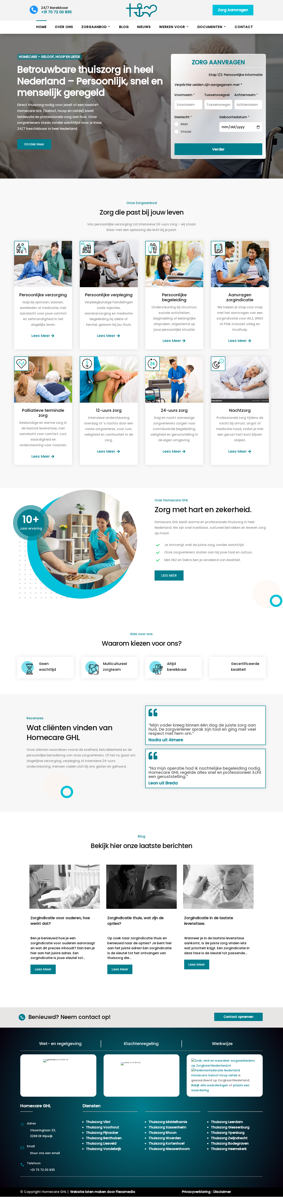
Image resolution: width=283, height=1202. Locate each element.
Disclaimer (222, 1191)
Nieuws (144, 26)
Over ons (64, 26)
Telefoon (34, 1163)
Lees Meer (40, 335)
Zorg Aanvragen (233, 9)
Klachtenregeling (141, 1043)
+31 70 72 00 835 (56, 12)
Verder (218, 149)
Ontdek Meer (34, 144)
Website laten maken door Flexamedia (102, 1191)
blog (124, 26)
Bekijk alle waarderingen (209, 1085)
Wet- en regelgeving (60, 1043)
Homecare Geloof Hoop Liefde (214, 1075)
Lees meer (43, 969)
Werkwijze (222, 1043)
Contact (244, 26)
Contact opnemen (238, 1017)
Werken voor (172, 26)
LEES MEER (169, 575)
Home (41, 26)
